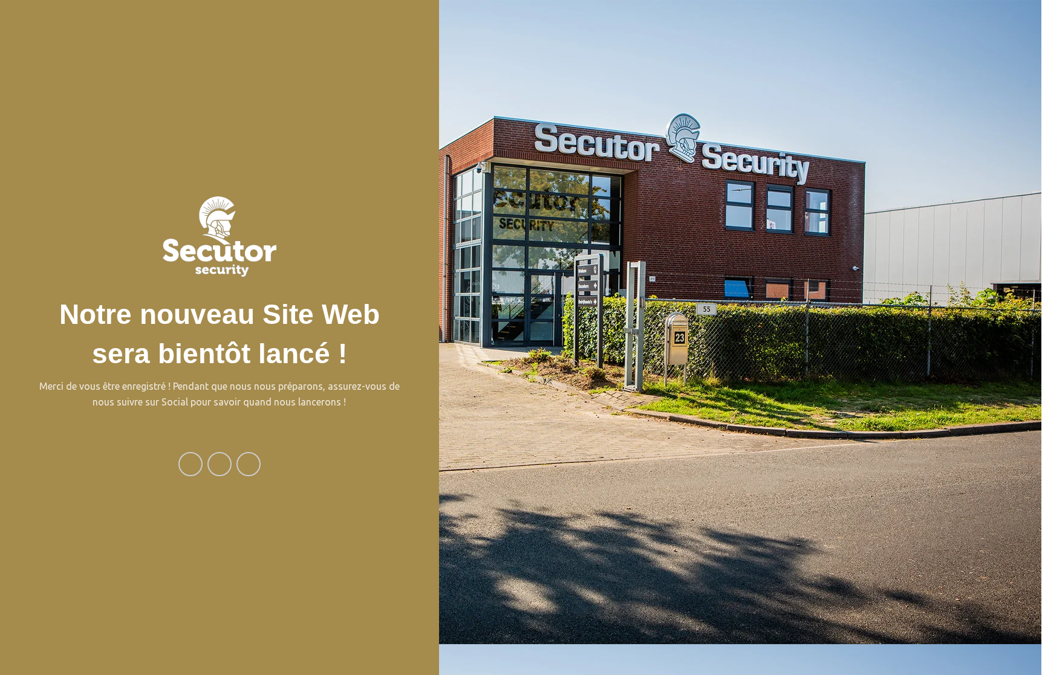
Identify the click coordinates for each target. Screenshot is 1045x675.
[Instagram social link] (219, 464)
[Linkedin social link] (248, 464)
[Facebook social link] (190, 464)
